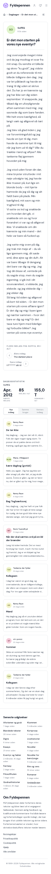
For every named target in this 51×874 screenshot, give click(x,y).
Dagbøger (14, 14)
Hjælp (6, 847)
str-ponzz (17, 639)
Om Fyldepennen (16, 797)
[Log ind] (34, 5)
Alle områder (9, 851)
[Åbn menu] (46, 5)
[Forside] (4, 15)
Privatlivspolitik (10, 838)
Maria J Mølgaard (21, 458)
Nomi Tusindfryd (20, 529)
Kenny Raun (18, 422)
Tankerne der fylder (21, 568)
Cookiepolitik (9, 842)
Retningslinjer (9, 834)
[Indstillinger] (40, 5)
